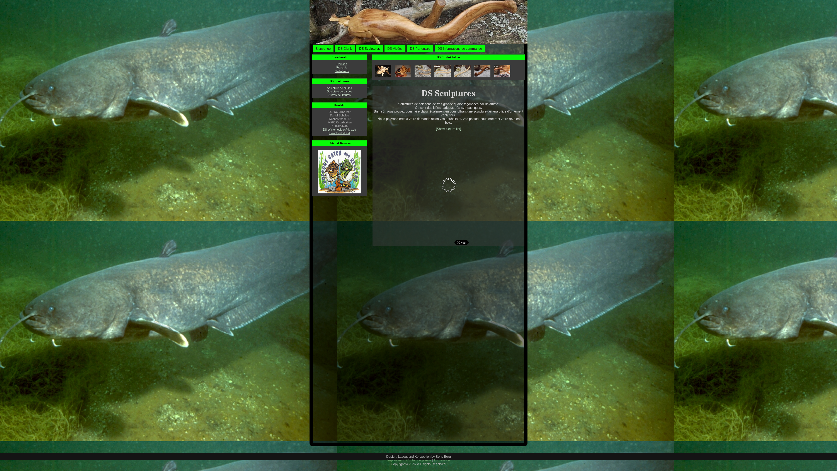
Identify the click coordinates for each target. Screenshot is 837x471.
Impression (442, 460)
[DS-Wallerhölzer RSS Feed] (384, 465)
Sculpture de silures (339, 88)
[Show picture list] (448, 129)
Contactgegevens (418, 460)
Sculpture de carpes (339, 91)
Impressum (395, 460)
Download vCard (339, 133)
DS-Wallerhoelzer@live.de (339, 129)
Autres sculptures (339, 95)
